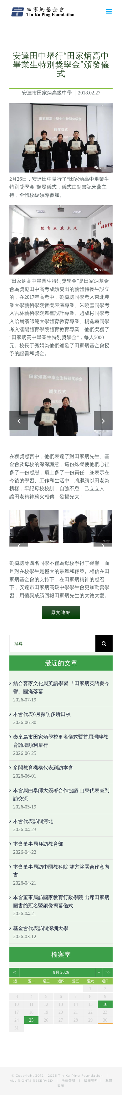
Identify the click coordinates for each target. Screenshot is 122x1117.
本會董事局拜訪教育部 (38, 844)
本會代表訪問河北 (33, 821)
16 (105, 1004)
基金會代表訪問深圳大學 (40, 928)
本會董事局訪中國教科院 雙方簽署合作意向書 (61, 871)
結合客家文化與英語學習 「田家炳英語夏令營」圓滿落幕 (61, 687)
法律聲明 (69, 1080)
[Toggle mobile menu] (109, 11)
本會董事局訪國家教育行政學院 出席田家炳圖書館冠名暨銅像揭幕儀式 (61, 901)
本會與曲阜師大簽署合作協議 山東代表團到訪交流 (61, 794)
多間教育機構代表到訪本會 (43, 767)
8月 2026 (61, 972)
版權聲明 (91, 1080)
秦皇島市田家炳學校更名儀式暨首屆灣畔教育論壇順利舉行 (60, 741)
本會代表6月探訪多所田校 (42, 714)
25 (31, 1020)
